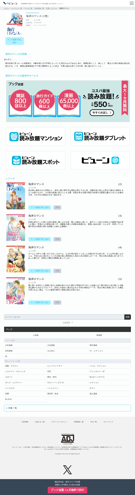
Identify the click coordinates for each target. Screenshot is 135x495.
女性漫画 (9, 351)
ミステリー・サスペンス (15, 371)
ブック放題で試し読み (14, 41)
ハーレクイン (52, 388)
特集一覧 (12, 408)
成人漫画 (93, 394)
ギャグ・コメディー (13, 383)
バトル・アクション (98, 366)
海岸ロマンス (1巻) (37, 16)
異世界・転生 (52, 394)
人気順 (35, 335)
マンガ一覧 (28, 8)
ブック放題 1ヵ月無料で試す (67, 489)
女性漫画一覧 (39, 8)
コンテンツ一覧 (16, 8)
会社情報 (25, 422)
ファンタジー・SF (97, 371)
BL (6, 356)
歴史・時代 (52, 377)
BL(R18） (9, 399)
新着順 (99, 335)
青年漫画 (93, 345)
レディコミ (94, 383)
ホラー (92, 388)
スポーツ (9, 377)
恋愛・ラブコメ (51, 8)
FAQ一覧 (93, 422)
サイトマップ (108, 422)
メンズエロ (9, 388)
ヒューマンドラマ (54, 366)
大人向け (51, 351)
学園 (7, 394)
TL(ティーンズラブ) (55, 383)
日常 (49, 371)
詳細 (57, 207)
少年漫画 (9, 345)
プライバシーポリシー (59, 422)
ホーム (6, 8)
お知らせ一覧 (40, 422)
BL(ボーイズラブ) (97, 377)
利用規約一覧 (79, 422)
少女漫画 (51, 345)
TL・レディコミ (96, 351)
